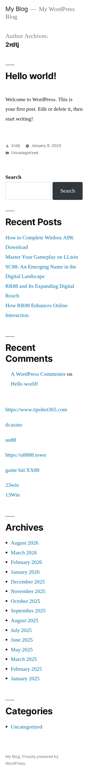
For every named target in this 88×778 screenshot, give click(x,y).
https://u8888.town (25, 454)
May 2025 (22, 649)
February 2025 (26, 669)
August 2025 (24, 620)
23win (12, 485)
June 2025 (22, 639)
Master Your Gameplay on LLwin (41, 257)
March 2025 (24, 659)
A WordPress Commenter (38, 374)
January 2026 (25, 572)
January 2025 (25, 678)
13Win (12, 494)
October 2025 (25, 601)
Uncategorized (24, 152)
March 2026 (24, 552)
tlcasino (13, 424)
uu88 (10, 440)
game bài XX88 (22, 470)
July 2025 (21, 630)
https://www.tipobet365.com (36, 409)
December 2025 (28, 581)
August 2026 (24, 542)
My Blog (16, 8)
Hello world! (30, 75)
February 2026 (26, 562)
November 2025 (28, 591)
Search (13, 177)
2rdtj (15, 145)
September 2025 (28, 610)
